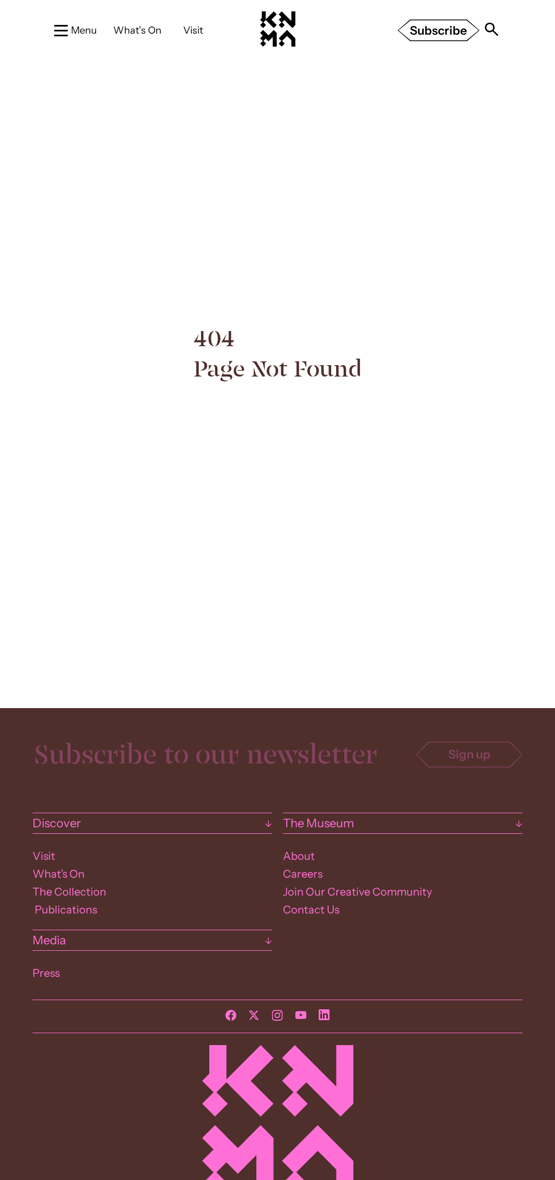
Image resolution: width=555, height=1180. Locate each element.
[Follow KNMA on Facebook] (230, 1018)
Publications (65, 910)
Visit (193, 30)
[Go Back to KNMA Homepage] (277, 43)
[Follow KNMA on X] (254, 1018)
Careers (302, 874)
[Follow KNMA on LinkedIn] (324, 1017)
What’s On (137, 30)
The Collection (69, 892)
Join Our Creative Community (357, 892)
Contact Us (311, 910)
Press (46, 973)
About (299, 856)
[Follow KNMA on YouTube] (301, 1018)
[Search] (491, 30)
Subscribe (438, 30)
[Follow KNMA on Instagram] (277, 1018)
